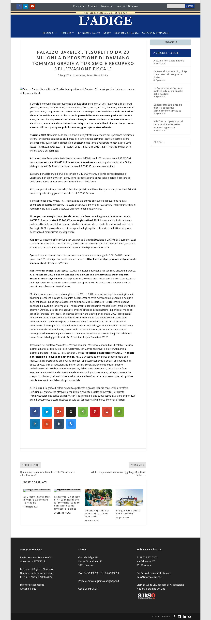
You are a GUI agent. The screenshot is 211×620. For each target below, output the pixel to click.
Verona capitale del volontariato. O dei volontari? (97, 513)
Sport (107, 33)
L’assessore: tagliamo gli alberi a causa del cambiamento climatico (167, 107)
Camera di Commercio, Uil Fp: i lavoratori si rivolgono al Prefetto (170, 74)
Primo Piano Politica (97, 75)
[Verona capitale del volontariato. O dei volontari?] (98, 497)
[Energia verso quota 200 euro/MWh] (129, 497)
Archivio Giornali (127, 6)
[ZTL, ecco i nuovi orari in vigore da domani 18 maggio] (37, 490)
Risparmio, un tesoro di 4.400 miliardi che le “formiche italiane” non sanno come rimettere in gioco (67, 502)
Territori (48, 33)
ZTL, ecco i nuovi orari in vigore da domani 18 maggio (37, 499)
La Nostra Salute (89, 33)
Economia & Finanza (126, 33)
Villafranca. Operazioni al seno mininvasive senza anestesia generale (168, 124)
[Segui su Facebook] (19, 6)
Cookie (156, 616)
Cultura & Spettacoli (155, 33)
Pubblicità (78, 6)
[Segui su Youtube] (32, 6)
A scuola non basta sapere (168, 60)
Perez (33, 588)
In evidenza (79, 75)
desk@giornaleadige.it (150, 577)
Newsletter (107, 6)
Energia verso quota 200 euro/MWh (128, 512)
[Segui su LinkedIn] (25, 6)
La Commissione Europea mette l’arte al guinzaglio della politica (168, 91)
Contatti (93, 6)
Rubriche (66, 33)
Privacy (166, 616)
